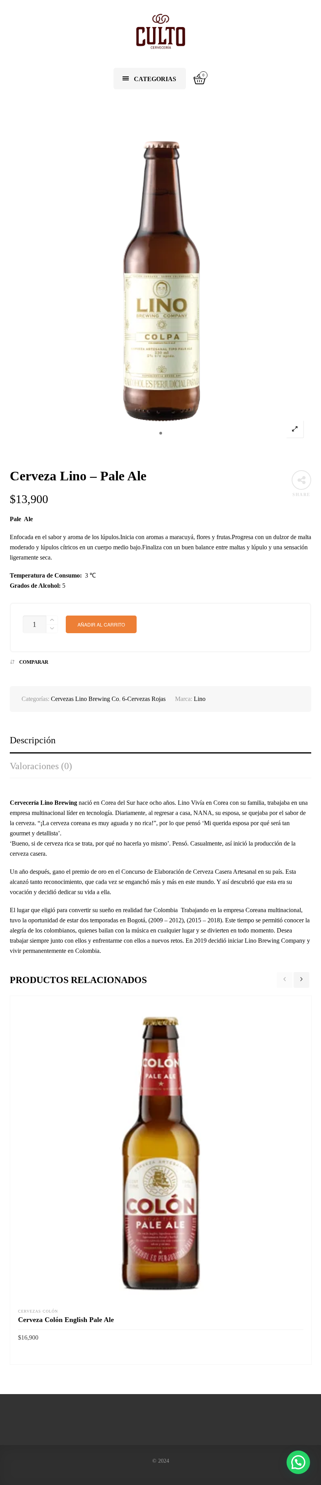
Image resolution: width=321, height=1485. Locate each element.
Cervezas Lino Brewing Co (85, 698)
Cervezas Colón (38, 1311)
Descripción (33, 740)
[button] (298, 1462)
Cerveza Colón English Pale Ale (66, 1320)
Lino (200, 698)
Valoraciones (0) (41, 766)
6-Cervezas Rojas (144, 698)
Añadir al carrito (101, 624)
